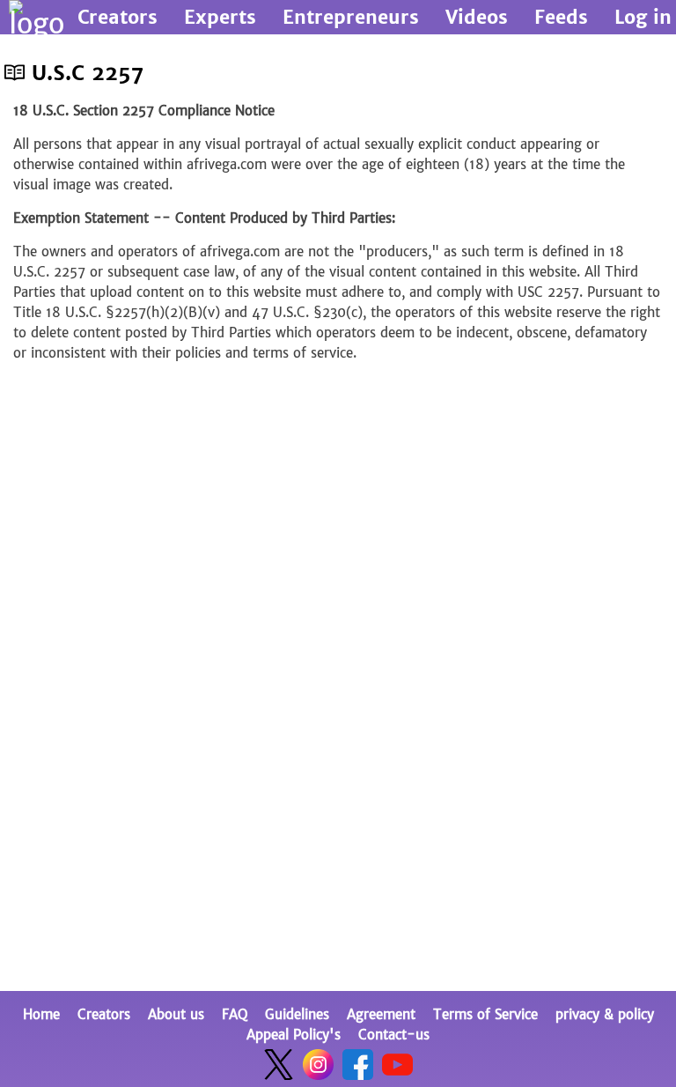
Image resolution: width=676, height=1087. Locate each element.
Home (41, 1014)
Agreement (381, 1014)
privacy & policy (604, 1014)
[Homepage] (36, 17)
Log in (643, 17)
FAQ (234, 1014)
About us (176, 1014)
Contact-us (394, 1034)
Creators (103, 1014)
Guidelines (297, 1014)
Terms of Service (485, 1014)
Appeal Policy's (293, 1034)
